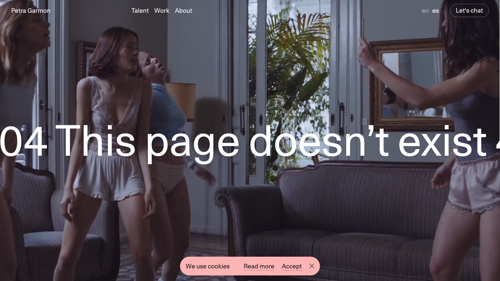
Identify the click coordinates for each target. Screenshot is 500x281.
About (183, 10)
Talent (140, 10)
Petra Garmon (31, 10)
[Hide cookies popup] (311, 266)
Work (161, 10)
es (435, 10)
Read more (259, 266)
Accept (292, 266)
